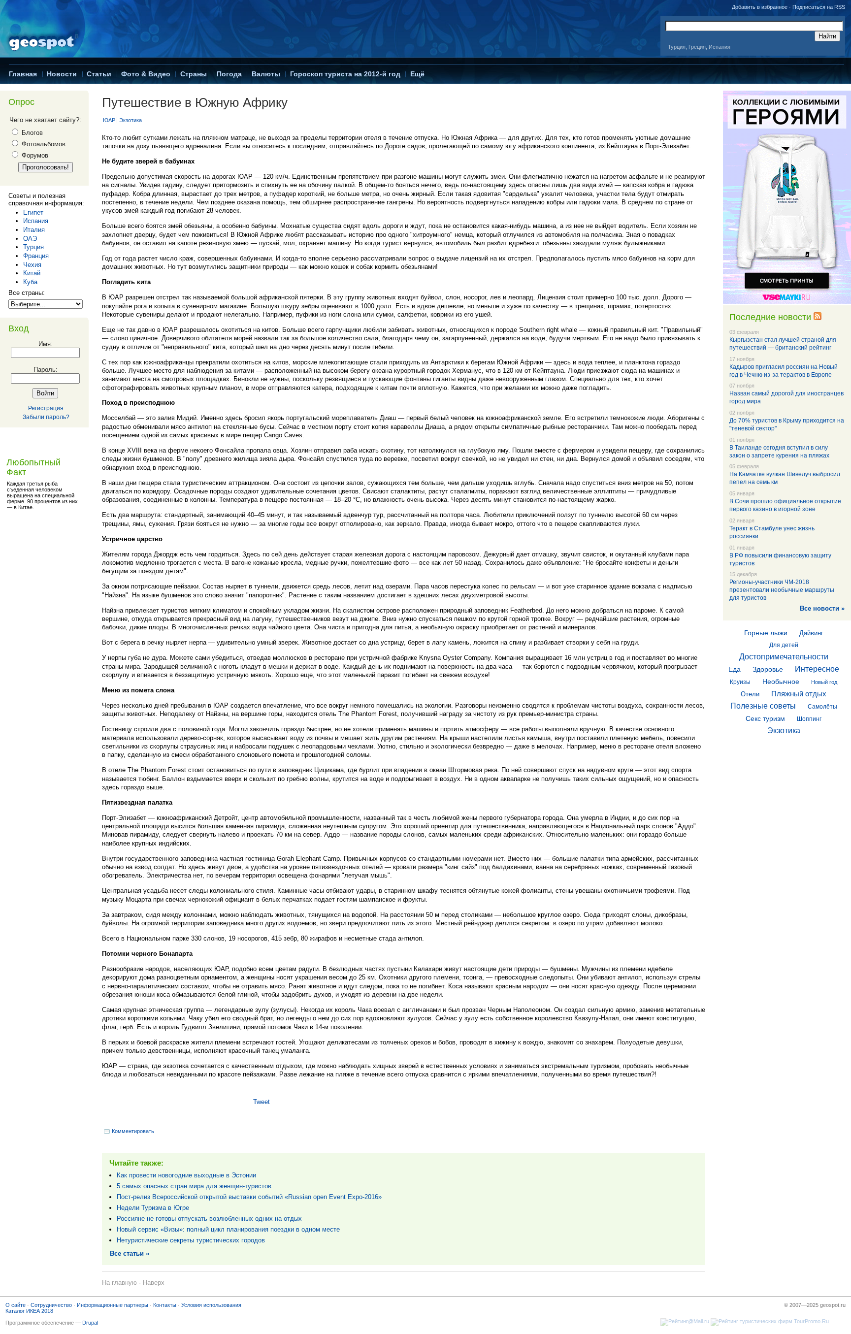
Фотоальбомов (42, 144)
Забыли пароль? (46, 417)
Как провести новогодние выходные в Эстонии (186, 1175)
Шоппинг (809, 719)
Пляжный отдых (798, 693)
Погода (229, 74)
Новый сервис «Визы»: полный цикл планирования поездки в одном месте (228, 1229)
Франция (36, 256)
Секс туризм (765, 718)
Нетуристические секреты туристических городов (191, 1240)
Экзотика (130, 120)
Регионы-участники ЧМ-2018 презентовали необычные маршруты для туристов (781, 590)
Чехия (32, 264)
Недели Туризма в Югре (153, 1207)
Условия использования (211, 1305)
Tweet (261, 1102)
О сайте (15, 1305)
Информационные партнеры (112, 1305)
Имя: (45, 344)
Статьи (99, 74)
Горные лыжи (765, 633)
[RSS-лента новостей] (817, 317)
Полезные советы (763, 706)
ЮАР (109, 120)
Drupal (90, 1323)
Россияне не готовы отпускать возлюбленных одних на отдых (209, 1218)
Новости (62, 74)
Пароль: (45, 369)
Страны (193, 74)
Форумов (34, 155)
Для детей (783, 645)
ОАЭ (30, 238)
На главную (119, 1282)
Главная (23, 74)
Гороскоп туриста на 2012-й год (345, 74)
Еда (734, 669)
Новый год (824, 682)
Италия (34, 229)
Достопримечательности (783, 656)
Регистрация (46, 408)
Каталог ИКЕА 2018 (29, 1311)
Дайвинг (811, 633)
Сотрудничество (51, 1305)
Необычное (780, 681)
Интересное (817, 669)
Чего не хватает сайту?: (45, 120)
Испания (719, 47)
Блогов (31, 132)
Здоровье (768, 669)
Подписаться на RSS (818, 7)
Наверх (153, 1282)
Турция (677, 47)
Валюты (266, 74)
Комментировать (133, 1131)
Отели (750, 694)
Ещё (417, 74)
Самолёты (822, 706)
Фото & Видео (145, 74)
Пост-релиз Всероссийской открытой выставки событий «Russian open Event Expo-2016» (249, 1197)
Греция (697, 47)
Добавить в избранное (759, 7)
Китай (31, 273)
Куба (30, 282)
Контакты (164, 1305)
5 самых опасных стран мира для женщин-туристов (194, 1186)
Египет (33, 212)
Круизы (740, 682)
